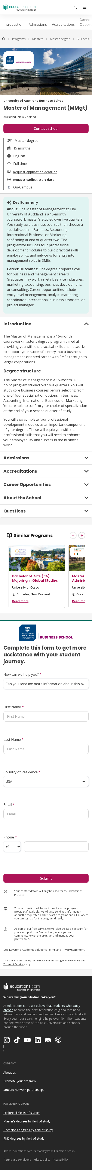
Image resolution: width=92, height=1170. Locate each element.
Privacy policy (42, 1159)
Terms (51, 950)
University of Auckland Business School (33, 101)
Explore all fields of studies (21, 1113)
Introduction (13, 24)
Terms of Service (13, 964)
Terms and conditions (17, 1159)
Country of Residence (21, 772)
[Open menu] (85, 7)
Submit (46, 878)
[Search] (75, 7)
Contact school (46, 128)
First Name (13, 707)
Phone (10, 837)
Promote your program (19, 1081)
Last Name (13, 739)
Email (9, 804)
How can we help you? (22, 674)
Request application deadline (35, 172)
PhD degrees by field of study (23, 1138)
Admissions (38, 24)
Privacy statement (73, 950)
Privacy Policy (72, 960)
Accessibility (60, 1159)
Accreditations (63, 24)
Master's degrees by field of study (26, 1121)
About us (9, 1072)
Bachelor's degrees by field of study (28, 1130)
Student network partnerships (23, 1090)
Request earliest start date (33, 180)
